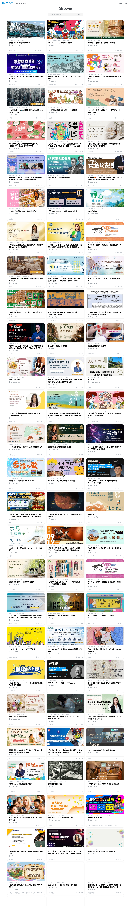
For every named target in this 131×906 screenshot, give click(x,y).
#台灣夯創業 (52, 387)
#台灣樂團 (91, 623)
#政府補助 (12, 859)
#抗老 (50, 657)
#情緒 (89, 589)
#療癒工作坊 (12, 185)
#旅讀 (50, 556)
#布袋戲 (11, 488)
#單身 (89, 792)
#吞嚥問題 (91, 354)
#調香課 (90, 152)
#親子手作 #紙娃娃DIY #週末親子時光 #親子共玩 (22, 893)
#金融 (89, 758)
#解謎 (89, 118)
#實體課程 (12, 84)
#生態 (10, 556)
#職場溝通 (91, 724)
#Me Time (12, 589)
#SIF (50, 50)
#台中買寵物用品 (93, 421)
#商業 (50, 185)
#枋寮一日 (12, 50)
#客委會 (11, 152)
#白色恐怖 (51, 286)
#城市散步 (51, 354)
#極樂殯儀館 (52, 84)
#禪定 (89, 219)
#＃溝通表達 (52, 320)
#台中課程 (51, 758)
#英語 (50, 253)
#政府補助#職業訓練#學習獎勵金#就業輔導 (100, 825)
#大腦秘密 (12, 253)
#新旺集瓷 (51, 893)
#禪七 (89, 387)
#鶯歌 (50, 825)
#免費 (50, 118)
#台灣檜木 (51, 792)
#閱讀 (50, 421)
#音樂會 (90, 859)
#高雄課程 (12, 691)
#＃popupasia (13, 657)
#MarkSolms (91, 556)
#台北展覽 (51, 152)
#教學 (50, 455)
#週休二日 (12, 421)
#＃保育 (11, 354)
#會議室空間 (91, 893)
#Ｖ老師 (11, 219)
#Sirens (51, 724)
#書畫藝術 (51, 589)
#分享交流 (12, 792)
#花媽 (89, 84)
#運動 (89, 253)
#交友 (50, 522)
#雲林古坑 (12, 455)
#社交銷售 (91, 185)
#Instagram (52, 859)
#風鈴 (89, 691)
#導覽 (10, 118)
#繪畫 (89, 657)
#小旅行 (90, 522)
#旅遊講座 (51, 623)
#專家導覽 (12, 320)
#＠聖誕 (11, 724)
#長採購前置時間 (14, 623)
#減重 (10, 758)
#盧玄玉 (90, 286)
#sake (90, 50)
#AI (89, 320)
